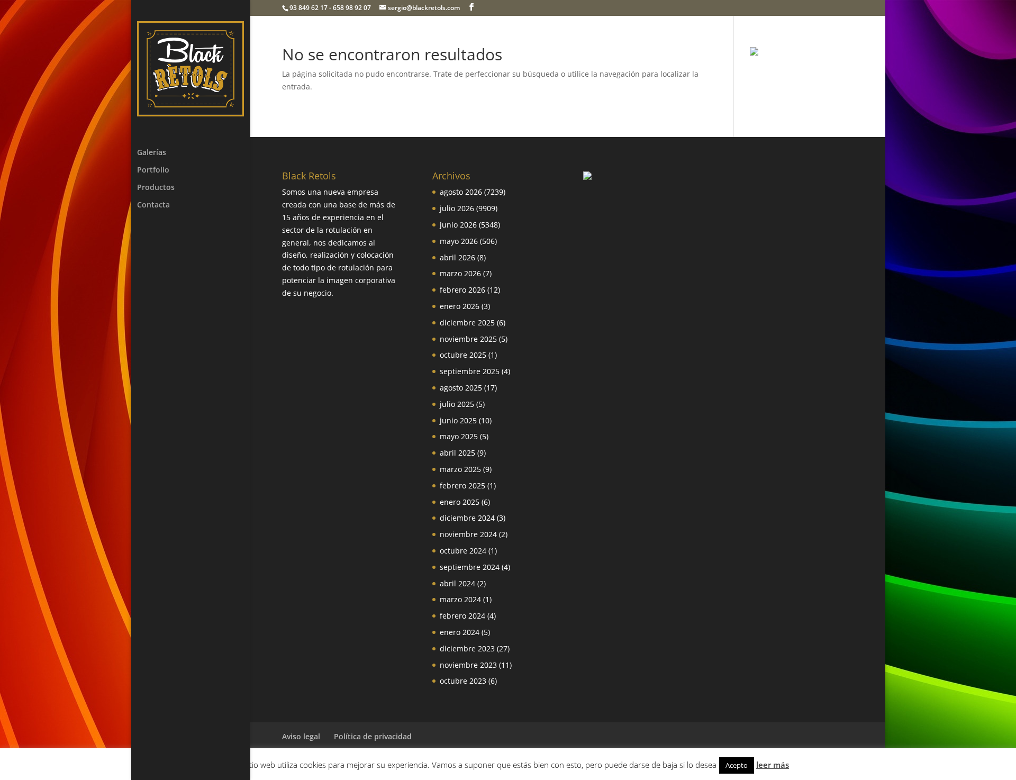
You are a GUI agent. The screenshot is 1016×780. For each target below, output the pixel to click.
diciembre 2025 (467, 323)
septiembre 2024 (470, 567)
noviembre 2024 (468, 534)
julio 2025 (457, 404)
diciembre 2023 (467, 648)
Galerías (151, 153)
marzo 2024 (460, 599)
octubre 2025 (463, 355)
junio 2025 (458, 420)
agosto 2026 (461, 192)
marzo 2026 (460, 273)
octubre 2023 (463, 681)
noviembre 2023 (468, 665)
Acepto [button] (736, 765)
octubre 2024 (463, 551)
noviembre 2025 (468, 339)
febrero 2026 (462, 290)
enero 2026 (459, 306)
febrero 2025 (462, 485)
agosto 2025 (461, 388)
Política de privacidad (373, 736)
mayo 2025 (459, 436)
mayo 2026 (459, 241)
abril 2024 (457, 583)
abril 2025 (457, 453)
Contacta (153, 205)
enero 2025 (459, 502)
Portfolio (153, 170)
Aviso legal (301, 736)
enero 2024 (459, 632)
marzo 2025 (460, 469)
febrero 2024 (462, 616)
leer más (772, 764)
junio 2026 (458, 225)
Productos (156, 188)
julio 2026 (457, 208)
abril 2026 (457, 257)
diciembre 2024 (467, 518)
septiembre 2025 (470, 371)
